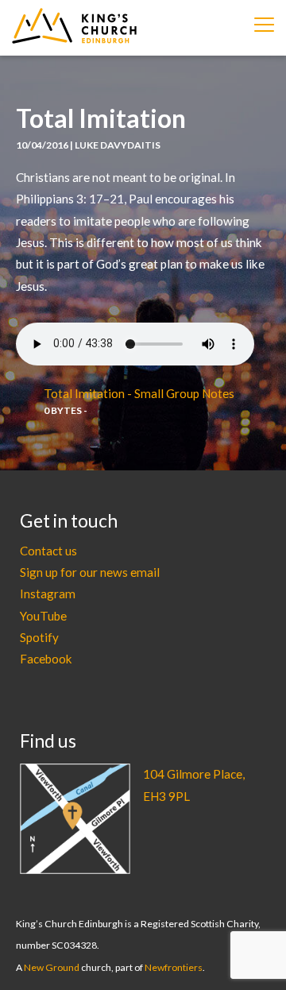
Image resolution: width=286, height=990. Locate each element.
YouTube (43, 616)
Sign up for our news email (90, 572)
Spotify (39, 637)
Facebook (46, 659)
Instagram (47, 593)
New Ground (51, 967)
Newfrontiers (174, 967)
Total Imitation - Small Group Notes (139, 393)
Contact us (48, 550)
